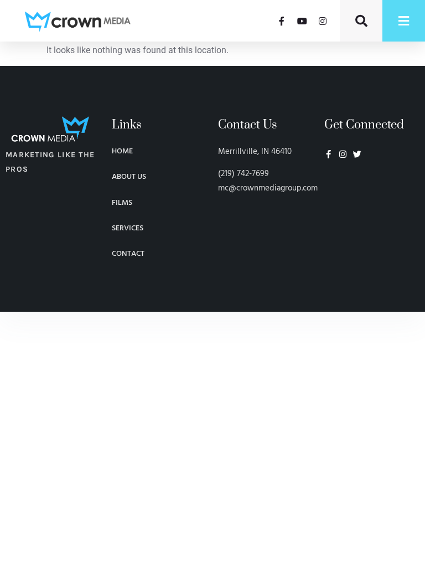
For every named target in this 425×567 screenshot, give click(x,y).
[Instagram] (322, 21)
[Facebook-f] (282, 21)
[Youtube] (302, 21)
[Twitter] (357, 154)
